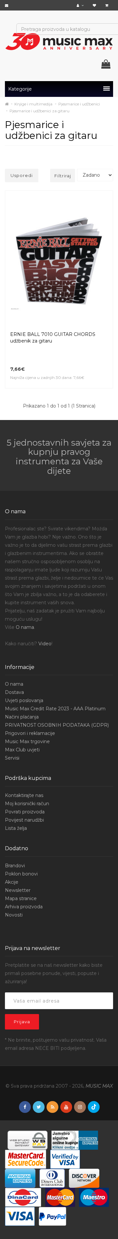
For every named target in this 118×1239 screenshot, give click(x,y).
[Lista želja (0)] (95, 5)
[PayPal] (52, 1216)
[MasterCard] (60, 1197)
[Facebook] (25, 1107)
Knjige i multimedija (33, 103)
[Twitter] (39, 1107)
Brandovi (15, 866)
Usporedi (21, 175)
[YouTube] (66, 1107)
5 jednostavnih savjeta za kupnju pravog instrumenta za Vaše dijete (59, 456)
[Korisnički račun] (81, 5)
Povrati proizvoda (25, 812)
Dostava (14, 692)
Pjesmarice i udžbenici (79, 103)
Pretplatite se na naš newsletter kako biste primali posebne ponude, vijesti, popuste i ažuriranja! (54, 973)
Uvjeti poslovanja (24, 700)
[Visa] (20, 1216)
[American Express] (20, 1178)
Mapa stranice (21, 898)
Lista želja (16, 828)
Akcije (11, 882)
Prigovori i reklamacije (30, 733)
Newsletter (17, 890)
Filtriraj (62, 175)
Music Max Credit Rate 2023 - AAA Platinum (55, 709)
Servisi (12, 758)
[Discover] (84, 1178)
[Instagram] (80, 1107)
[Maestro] (94, 1197)
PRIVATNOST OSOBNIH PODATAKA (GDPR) (57, 725)
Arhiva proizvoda (24, 907)
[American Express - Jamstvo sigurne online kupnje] (74, 1140)
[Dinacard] (23, 1197)
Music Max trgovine (27, 741)
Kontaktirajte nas (24, 795)
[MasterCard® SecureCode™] (25, 1159)
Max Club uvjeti (22, 750)
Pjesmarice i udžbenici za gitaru (39, 110)
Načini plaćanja (22, 717)
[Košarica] (107, 5)
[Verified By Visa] (65, 1159)
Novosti (14, 915)
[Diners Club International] (52, 1178)
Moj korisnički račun (27, 804)
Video (44, 644)
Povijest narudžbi (24, 820)
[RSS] (52, 1107)
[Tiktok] (94, 1107)
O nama (25, 627)
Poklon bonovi (21, 874)
